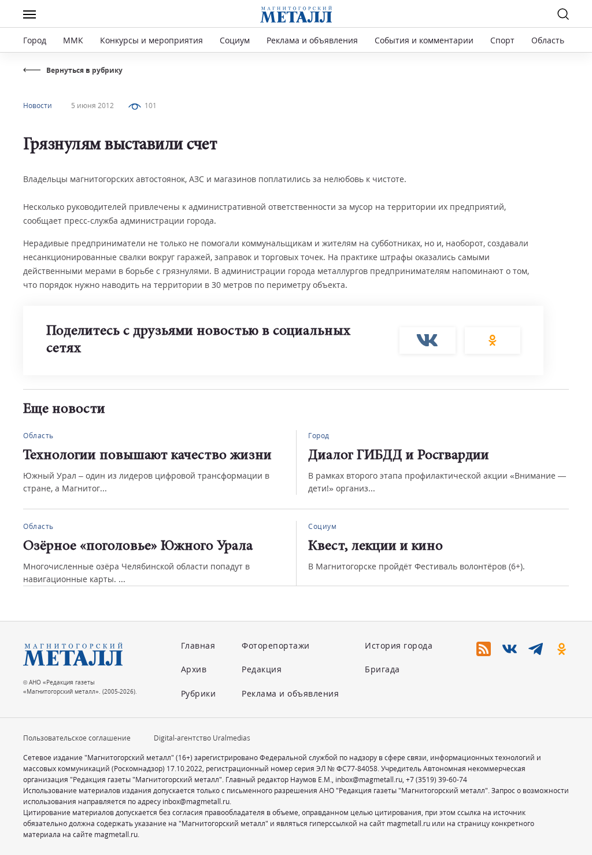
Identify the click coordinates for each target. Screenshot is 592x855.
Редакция (262, 669)
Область (547, 40)
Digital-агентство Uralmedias (202, 738)
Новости (37, 105)
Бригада (382, 669)
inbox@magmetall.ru (368, 779)
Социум (235, 40)
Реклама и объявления (312, 40)
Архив (194, 669)
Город (34, 40)
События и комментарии (424, 40)
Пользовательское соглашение (77, 738)
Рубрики (198, 693)
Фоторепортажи (276, 645)
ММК (73, 40)
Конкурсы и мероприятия (152, 40)
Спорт (502, 40)
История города (398, 645)
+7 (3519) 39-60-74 (436, 779)
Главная (198, 645)
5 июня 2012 (92, 105)
